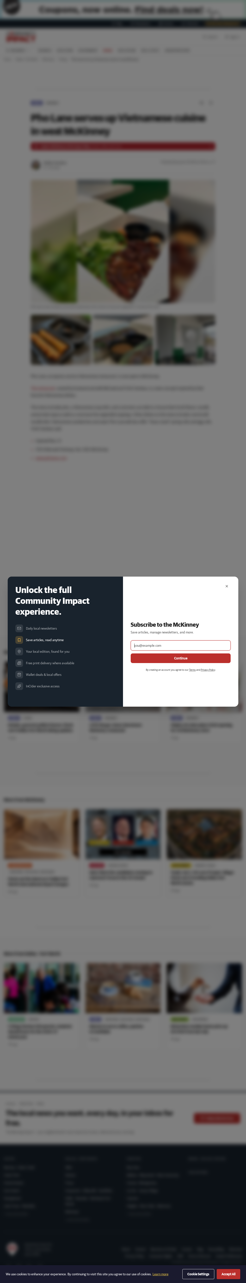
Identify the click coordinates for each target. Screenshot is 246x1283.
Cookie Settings (198, 1274)
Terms (192, 669)
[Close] (227, 586)
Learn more (160, 1274)
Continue (180, 658)
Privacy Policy (208, 669)
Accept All (228, 1274)
